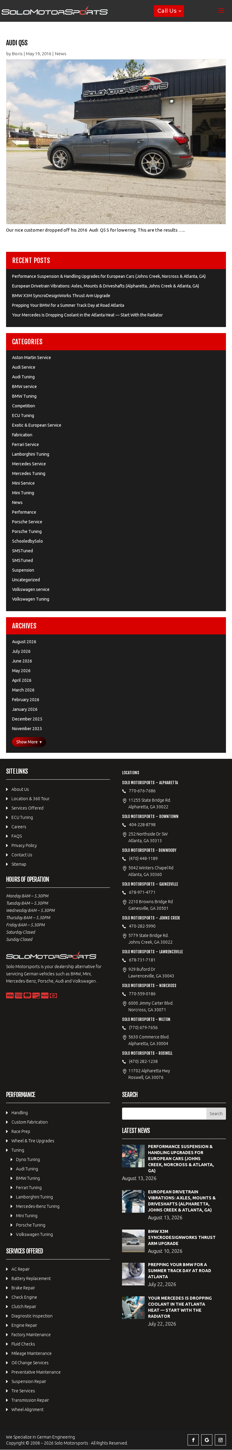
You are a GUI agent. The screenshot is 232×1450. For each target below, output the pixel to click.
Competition (23, 405)
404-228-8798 (142, 824)
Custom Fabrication (29, 1122)
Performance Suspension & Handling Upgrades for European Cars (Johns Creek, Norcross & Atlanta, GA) (109, 276)
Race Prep (20, 1131)
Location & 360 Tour (30, 798)
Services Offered (27, 808)
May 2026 (21, 670)
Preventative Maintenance (36, 1372)
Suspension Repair (28, 1381)
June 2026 (22, 661)
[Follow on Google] (206, 1439)
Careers (18, 826)
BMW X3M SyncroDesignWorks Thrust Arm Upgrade (61, 295)
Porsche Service (27, 521)
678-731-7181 (142, 960)
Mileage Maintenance (31, 1353)
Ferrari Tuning (29, 1187)
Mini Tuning (23, 492)
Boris (17, 53)
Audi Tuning (23, 376)
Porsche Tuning (27, 531)
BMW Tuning (24, 396)
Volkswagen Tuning (30, 599)
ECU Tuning (23, 415)
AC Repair (20, 1269)
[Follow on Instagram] (220, 1439)
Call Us (166, 11)
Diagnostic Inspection (32, 1316)
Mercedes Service (29, 463)
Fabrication (22, 434)
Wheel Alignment (27, 1409)
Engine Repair (24, 1325)
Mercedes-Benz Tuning (38, 1206)
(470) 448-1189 (143, 858)
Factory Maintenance (31, 1334)
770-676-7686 (142, 790)
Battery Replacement (31, 1278)
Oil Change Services (30, 1362)
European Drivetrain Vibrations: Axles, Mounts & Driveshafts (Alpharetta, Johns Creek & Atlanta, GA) (105, 286)
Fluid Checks (23, 1344)
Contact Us (21, 854)
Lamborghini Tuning (30, 454)
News (60, 53)
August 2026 (24, 641)
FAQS (16, 836)
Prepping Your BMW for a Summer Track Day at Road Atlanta (68, 305)
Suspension (23, 570)
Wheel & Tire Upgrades (32, 1140)
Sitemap (18, 864)
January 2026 (24, 709)
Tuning (17, 1150)
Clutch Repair (23, 1306)
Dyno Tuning (28, 1159)
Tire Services (23, 1390)
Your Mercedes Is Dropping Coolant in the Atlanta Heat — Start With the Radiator (87, 315)
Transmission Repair (30, 1400)
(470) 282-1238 (143, 1061)
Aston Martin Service (31, 357)
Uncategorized (26, 579)
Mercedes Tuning (28, 473)
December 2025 (27, 719)
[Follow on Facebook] (193, 1439)
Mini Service (23, 483)
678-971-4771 (142, 892)
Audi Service (23, 367)
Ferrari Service (25, 444)
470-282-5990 (142, 926)
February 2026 (25, 699)
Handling (19, 1112)
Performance (24, 512)
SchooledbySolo (27, 541)
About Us (20, 789)
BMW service (24, 386)
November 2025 (27, 728)
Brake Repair (23, 1287)
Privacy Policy (24, 845)
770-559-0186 (142, 993)
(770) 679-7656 (143, 1027)
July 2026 (21, 651)
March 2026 (23, 690)
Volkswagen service (31, 589)
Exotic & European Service (36, 425)
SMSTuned (22, 550)
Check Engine (24, 1297)
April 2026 (21, 680)
